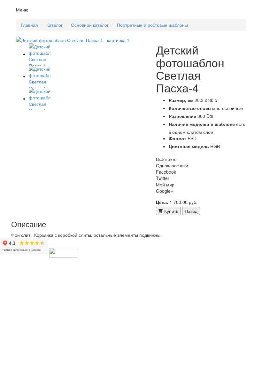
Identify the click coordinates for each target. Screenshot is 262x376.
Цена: (162, 202)
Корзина (237, 16)
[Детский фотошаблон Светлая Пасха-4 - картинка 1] (81, 40)
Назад (191, 211)
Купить (170, 211)
